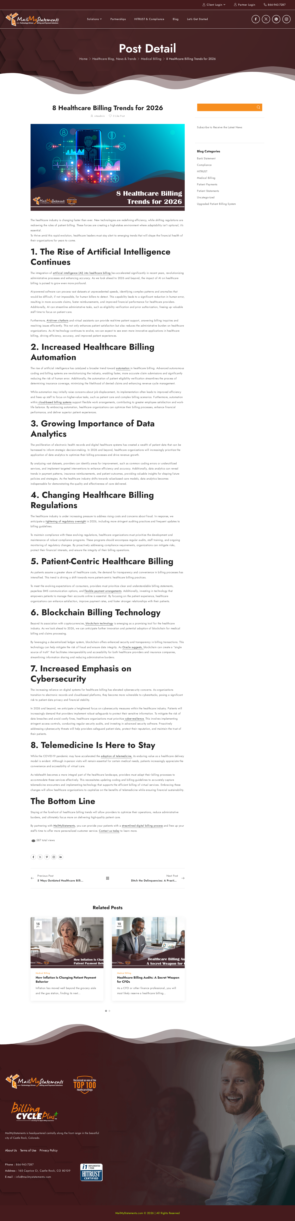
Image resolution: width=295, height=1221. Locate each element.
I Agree (204, 1210)
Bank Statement (206, 158)
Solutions (93, 19)
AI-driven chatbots (57, 320)
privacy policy (275, 1211)
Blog (176, 19)
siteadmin (99, 116)
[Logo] (32, 19)
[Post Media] (67, 942)
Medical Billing (151, 59)
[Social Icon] (256, 19)
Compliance (204, 165)
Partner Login (246, 5)
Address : (11, 1171)
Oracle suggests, (133, 647)
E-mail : (10, 1177)
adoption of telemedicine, (116, 756)
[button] (289, 1211)
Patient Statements (208, 191)
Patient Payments (207, 184)
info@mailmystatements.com (33, 1177)
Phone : (19, 1164)
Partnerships (118, 19)
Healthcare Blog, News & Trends (114, 59)
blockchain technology (99, 623)
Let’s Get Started (197, 19)
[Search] (258, 107)
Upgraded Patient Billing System (216, 204)
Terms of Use (28, 1150)
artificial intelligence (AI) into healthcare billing (82, 273)
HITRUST (202, 171)
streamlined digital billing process (142, 826)
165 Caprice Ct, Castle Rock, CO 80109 (44, 1171)
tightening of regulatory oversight (66, 521)
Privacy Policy (49, 1150)
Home (83, 59)
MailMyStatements (64, 826)
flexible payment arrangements (103, 591)
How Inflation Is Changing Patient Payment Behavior (66, 979)
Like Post (119, 116)
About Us (11, 1150)
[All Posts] (107, 878)
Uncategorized (205, 197)
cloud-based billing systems (54, 402)
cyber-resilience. (134, 719)
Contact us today (109, 831)
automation (123, 368)
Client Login (214, 5)
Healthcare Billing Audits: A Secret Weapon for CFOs (148, 979)
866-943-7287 (277, 5)
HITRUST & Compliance (149, 19)
